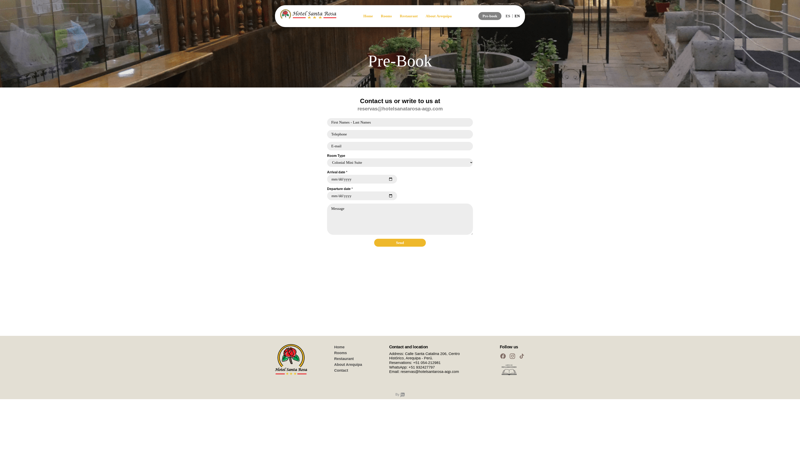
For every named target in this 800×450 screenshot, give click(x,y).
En (517, 16)
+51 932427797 (422, 367)
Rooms (386, 16)
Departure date (340, 189)
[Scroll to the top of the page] (9, 440)
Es (508, 16)
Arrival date (337, 172)
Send (400, 243)
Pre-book (489, 16)
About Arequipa (439, 16)
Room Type (336, 156)
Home (368, 16)
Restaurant (409, 16)
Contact (341, 370)
